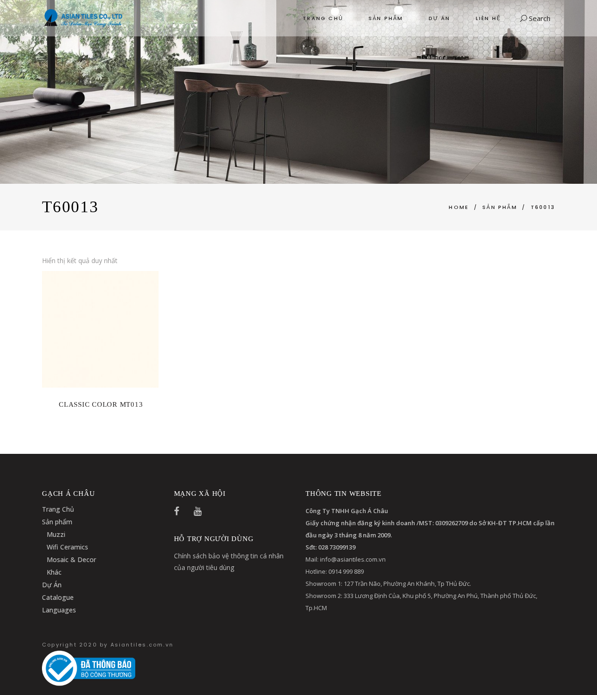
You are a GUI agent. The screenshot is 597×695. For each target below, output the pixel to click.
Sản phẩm (57, 521)
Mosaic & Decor (71, 559)
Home (459, 207)
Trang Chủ (58, 509)
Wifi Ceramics (67, 546)
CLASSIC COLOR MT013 (101, 404)
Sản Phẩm (499, 207)
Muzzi (56, 534)
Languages (59, 609)
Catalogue (58, 597)
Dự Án (52, 584)
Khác (54, 572)
